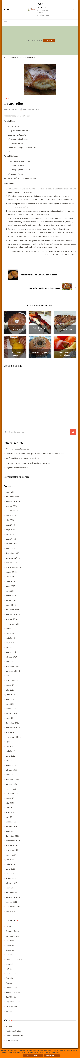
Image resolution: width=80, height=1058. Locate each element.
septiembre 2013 (13, 680)
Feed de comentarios (15, 1035)
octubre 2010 (12, 845)
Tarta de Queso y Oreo (40, 329)
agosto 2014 (11, 628)
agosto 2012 (11, 742)
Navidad (9, 964)
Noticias (9, 969)
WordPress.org (12, 1040)
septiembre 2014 (13, 624)
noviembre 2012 (13, 727)
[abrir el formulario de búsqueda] (74, 10)
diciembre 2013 (12, 666)
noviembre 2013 (13, 671)
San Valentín (11, 997)
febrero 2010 (11, 883)
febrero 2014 (11, 657)
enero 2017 (11, 492)
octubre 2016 (12, 506)
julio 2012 (10, 746)
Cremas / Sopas (12, 931)
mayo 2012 (10, 756)
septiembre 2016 (13, 511)
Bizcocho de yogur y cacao (40, 353)
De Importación (12, 936)
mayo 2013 (10, 699)
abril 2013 (10, 704)
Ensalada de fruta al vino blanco (65, 353)
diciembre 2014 (12, 610)
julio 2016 (10, 520)
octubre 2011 (12, 789)
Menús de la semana (14, 959)
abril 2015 (10, 591)
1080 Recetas (41, 6)
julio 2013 (10, 690)
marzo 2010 (11, 878)
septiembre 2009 (13, 906)
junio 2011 (10, 808)
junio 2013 (10, 694)
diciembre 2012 (12, 723)
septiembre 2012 (13, 737)
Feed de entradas (13, 1031)
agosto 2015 (11, 572)
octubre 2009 (12, 902)
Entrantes (10, 950)
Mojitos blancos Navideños (17, 467)
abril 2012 (10, 760)
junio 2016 (10, 525)
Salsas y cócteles (13, 992)
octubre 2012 (12, 732)
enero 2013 (11, 718)
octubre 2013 (12, 676)
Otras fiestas (11, 973)
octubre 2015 (12, 562)
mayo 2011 (10, 812)
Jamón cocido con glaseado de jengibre (22, 458)
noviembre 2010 (13, 840)
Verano (9, 1011)
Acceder (9, 1026)
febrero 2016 (11, 544)
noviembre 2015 (13, 558)
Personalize (52, 1055)
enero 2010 (11, 888)
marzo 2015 (11, 595)
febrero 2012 (11, 770)
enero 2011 (11, 831)
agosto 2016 (11, 515)
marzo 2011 (11, 822)
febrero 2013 (11, 713)
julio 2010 (10, 859)
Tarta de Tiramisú (65, 329)
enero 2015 (11, 605)
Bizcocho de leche (15, 329)
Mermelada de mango (15, 353)
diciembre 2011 (12, 779)
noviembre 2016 (13, 501)
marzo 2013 (11, 709)
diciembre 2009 (12, 892)
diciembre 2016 (12, 496)
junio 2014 (10, 638)
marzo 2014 (11, 652)
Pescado (9, 978)
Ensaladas (10, 945)
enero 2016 (11, 548)
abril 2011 (10, 817)
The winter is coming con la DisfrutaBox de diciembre (28, 463)
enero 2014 (11, 661)
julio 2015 (10, 577)
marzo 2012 (11, 765)
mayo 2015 (10, 586)
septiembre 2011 (13, 793)
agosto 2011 (11, 798)
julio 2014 (10, 633)
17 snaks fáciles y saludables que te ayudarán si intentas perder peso (35, 453)
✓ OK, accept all (33, 1055)
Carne (8, 926)
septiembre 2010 (13, 850)
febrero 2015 (11, 600)
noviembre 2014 (13, 614)
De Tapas (10, 940)
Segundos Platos (13, 1002)
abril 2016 (10, 534)
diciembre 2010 (12, 836)
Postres (6, 98)
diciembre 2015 (12, 553)
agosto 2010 (11, 855)
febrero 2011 (11, 826)
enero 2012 (11, 774)
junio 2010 (10, 864)
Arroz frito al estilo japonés (17, 449)
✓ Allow (48, 41)
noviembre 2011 (13, 784)
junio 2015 (10, 581)
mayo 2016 (10, 529)
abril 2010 (10, 874)
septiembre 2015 (13, 567)
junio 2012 (10, 751)
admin (6, 109)
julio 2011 (10, 803)
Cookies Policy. (55, 1052)
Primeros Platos (12, 987)
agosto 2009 (11, 911)
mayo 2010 (10, 869)
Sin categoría (11, 1006)
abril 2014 (10, 647)
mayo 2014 (10, 643)
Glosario (9, 954)
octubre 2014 (12, 619)
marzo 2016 (11, 539)
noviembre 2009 (13, 897)
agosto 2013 (11, 685)
